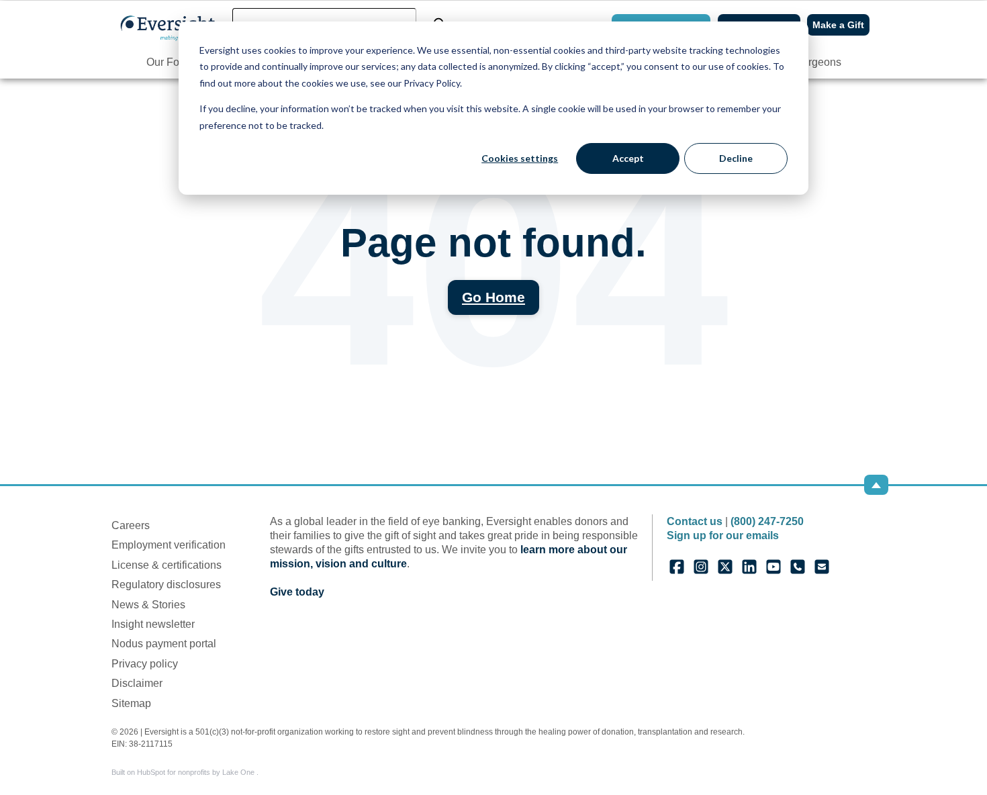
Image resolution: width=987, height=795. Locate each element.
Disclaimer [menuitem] (136, 683)
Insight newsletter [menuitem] (153, 624)
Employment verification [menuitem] (168, 545)
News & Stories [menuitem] (148, 604)
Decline (736, 158)
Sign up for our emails (723, 535)
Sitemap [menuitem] (131, 703)
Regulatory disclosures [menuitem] (166, 584)
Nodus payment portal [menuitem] (163, 643)
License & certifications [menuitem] (166, 565)
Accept (628, 158)
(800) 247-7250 (767, 521)
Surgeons (818, 62)
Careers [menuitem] (130, 525)
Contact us (694, 521)
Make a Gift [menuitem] (838, 24)
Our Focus (171, 62)
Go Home (493, 297)
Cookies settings (519, 158)
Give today (297, 592)
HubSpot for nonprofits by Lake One (196, 772)
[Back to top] (876, 485)
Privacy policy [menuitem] (144, 663)
